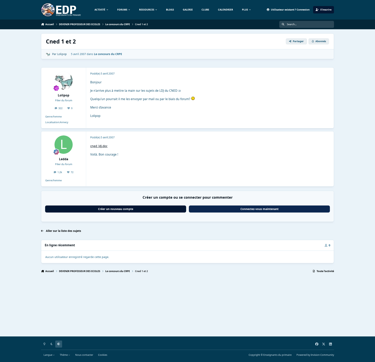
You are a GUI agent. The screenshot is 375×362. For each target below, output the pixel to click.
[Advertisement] (158, 306)
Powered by (315, 355)
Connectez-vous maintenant (259, 209)
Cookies (102, 355)
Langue (48, 355)
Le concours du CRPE (108, 54)
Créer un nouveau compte (115, 209)
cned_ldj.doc (98, 146)
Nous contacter (84, 355)
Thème (64, 355)
